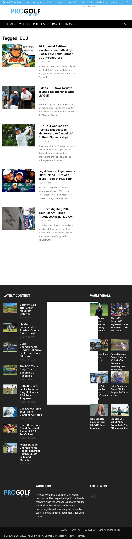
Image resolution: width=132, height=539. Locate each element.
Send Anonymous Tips (106, 2)
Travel (55, 24)
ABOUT (60, 2)
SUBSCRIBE (86, 2)
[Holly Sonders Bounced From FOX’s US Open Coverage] (99, 410)
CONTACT (73, 2)
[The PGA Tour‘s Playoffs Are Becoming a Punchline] (10, 370)
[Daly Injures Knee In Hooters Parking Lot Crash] (99, 345)
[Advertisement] (89, 12)
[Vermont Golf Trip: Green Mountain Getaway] (10, 308)
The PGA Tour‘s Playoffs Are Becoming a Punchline (29, 371)
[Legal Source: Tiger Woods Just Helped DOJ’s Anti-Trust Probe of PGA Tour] (18, 180)
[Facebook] (127, 2)
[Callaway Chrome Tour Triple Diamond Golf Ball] (10, 412)
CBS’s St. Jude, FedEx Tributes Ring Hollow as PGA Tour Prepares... (29, 392)
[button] (125, 24)
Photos (39, 24)
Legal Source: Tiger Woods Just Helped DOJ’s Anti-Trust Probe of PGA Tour (56, 174)
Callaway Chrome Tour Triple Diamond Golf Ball (31, 411)
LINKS (68, 24)
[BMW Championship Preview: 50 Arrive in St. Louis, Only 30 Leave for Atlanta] (10, 347)
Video (23, 24)
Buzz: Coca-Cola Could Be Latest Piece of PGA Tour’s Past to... (30, 430)
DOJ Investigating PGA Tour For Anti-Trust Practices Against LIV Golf (56, 212)
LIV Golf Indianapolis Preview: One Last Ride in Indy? (31, 329)
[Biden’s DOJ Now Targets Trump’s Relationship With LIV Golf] (18, 97)
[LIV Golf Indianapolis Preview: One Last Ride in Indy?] (10, 327)
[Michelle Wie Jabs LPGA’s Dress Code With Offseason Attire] (120, 410)
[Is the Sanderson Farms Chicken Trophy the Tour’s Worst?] (120, 377)
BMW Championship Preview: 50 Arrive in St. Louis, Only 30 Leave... (31, 350)
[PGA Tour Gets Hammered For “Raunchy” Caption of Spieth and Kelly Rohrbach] (99, 377)
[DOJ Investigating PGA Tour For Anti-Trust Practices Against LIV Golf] (18, 218)
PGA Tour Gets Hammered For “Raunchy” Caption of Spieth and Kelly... (99, 392)
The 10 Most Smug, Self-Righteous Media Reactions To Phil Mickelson (119, 324)
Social (9, 24)
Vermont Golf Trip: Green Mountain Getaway (28, 309)
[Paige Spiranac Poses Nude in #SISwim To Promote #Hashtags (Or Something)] (120, 345)
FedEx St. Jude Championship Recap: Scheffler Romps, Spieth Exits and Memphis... (30, 452)
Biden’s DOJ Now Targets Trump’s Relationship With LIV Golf (56, 91)
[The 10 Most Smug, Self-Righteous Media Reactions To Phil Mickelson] (120, 309)
